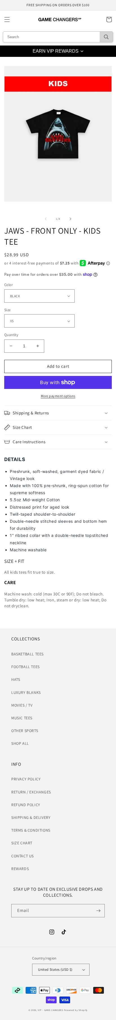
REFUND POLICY (25, 804)
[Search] (106, 37)
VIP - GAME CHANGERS (50, 1010)
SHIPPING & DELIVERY (30, 817)
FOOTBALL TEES (25, 666)
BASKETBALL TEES (27, 654)
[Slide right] (70, 219)
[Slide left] (45, 219)
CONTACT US (22, 855)
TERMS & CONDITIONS (30, 830)
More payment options (58, 396)
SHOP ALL (20, 743)
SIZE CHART (21, 842)
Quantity (11, 334)
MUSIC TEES (21, 717)
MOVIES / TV (22, 705)
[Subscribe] (98, 910)
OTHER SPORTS (24, 730)
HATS (15, 679)
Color (8, 284)
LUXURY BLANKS (26, 692)
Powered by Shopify (76, 1010)
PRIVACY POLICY (26, 779)
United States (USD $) (55, 969)
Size (7, 309)
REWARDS (20, 868)
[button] (7, 19)
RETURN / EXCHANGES (31, 792)
